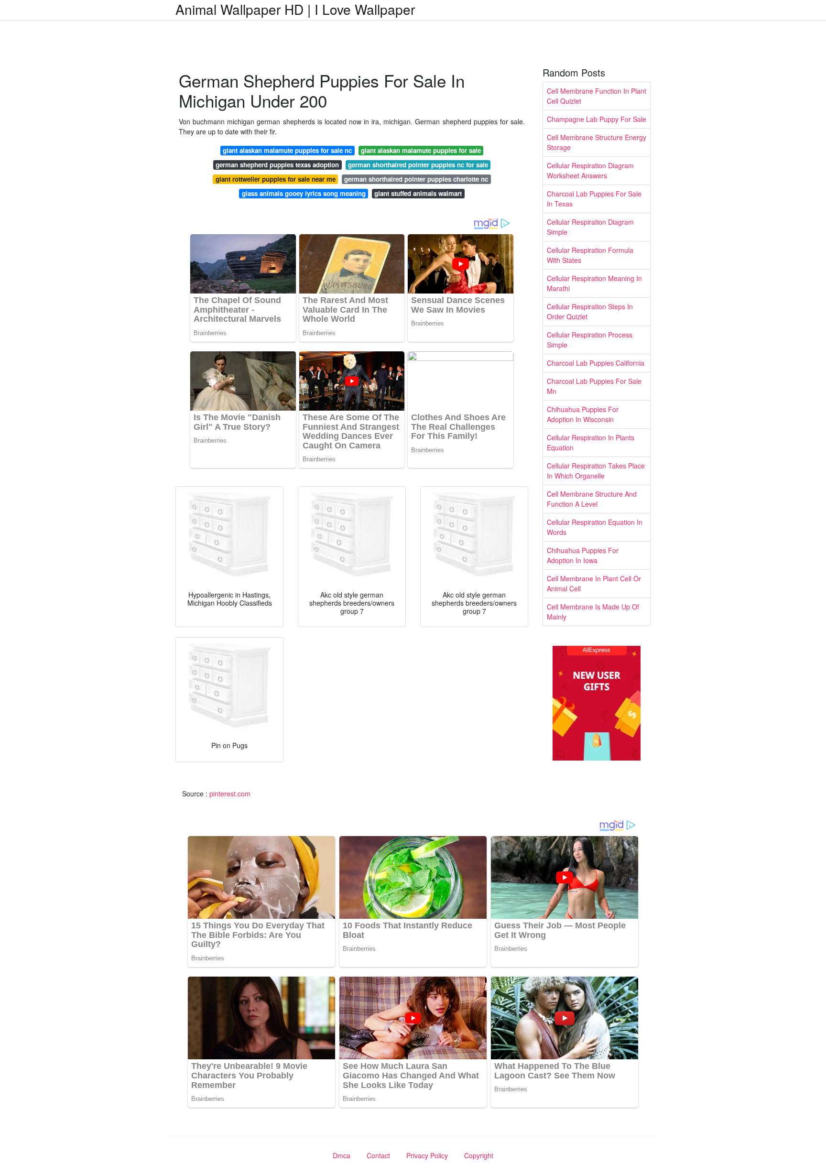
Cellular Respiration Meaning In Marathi (594, 283)
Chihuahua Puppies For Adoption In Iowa (583, 555)
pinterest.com (229, 793)
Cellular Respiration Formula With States (590, 255)
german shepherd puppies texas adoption (277, 164)
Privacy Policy (427, 1155)
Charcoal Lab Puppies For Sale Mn (594, 386)
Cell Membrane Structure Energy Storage (596, 142)
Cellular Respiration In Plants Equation (590, 442)
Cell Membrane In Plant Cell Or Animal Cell (594, 583)
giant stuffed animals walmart (418, 193)
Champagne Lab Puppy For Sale (596, 119)
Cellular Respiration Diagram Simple (590, 227)
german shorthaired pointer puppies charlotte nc (416, 179)
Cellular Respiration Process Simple (589, 339)
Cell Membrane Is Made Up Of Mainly (593, 611)
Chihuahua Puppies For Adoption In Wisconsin (583, 414)
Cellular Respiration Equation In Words (594, 527)
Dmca (341, 1155)
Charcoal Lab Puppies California (595, 363)
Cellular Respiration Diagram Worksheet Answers (590, 170)
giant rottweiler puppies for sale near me (276, 179)
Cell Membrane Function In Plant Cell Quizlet (596, 96)
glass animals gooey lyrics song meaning (304, 193)
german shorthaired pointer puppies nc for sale (418, 164)
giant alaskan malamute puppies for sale (421, 150)
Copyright (478, 1155)
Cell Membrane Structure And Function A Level (592, 499)
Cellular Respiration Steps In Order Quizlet (590, 311)
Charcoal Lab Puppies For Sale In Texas (594, 198)
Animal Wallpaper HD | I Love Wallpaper (295, 9)
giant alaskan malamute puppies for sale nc (287, 150)
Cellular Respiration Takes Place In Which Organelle (596, 470)
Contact (378, 1155)
